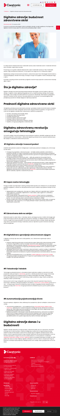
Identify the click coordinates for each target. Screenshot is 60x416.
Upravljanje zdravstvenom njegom (40, 361)
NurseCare (30, 164)
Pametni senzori (9, 392)
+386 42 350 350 (8, 372)
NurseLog (7, 390)
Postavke (14, 414)
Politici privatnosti (7, 414)
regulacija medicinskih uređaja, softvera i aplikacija (16, 337)
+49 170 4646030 (8, 379)
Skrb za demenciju (36, 365)
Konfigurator (50, 5)
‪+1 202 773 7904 (7, 369)
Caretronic (6, 11)
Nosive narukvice (32, 195)
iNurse (6, 394)
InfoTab (7, 396)
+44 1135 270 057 (8, 366)
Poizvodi (33, 387)
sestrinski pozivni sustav (34, 245)
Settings (49, 411)
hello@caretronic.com (9, 362)
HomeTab (17, 285)
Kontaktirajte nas (37, 5)
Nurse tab (7, 387)
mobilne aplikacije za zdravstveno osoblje (42, 254)
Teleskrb (33, 363)
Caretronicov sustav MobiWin (41, 282)
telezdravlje (22, 274)
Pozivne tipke (8, 388)
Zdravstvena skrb (7, 24)
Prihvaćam (27, 411)
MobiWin (33, 388)
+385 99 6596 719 (8, 376)
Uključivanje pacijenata (37, 366)
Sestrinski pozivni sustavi (37, 360)
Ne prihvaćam (38, 411)
